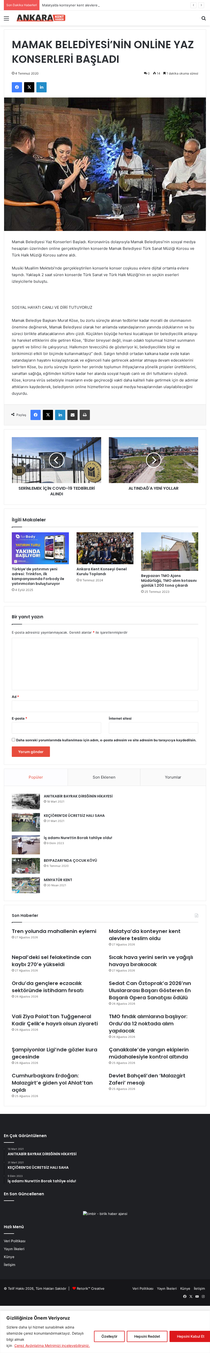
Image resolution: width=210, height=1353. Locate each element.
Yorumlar (173, 777)
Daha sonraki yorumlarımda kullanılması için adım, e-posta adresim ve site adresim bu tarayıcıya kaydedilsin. (106, 740)
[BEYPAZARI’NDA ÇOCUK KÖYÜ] (26, 866)
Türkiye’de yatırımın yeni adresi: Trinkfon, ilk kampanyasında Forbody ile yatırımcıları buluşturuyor (38, 576)
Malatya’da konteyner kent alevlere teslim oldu (79, 5)
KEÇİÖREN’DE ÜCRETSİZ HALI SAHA (74, 815)
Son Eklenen (104, 777)
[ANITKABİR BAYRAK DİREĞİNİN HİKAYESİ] (26, 802)
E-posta (19, 718)
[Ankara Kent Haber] (41, 18)
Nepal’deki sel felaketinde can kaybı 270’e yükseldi (51, 961)
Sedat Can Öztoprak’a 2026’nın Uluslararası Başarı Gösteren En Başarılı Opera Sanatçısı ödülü (150, 990)
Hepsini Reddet (147, 1336)
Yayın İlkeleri (14, 1249)
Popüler (36, 777)
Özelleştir (109, 1336)
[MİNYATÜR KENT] (26, 885)
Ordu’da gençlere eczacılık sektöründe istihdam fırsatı (47, 987)
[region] (105, 1332)
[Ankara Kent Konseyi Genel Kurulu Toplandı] (105, 548)
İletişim (9, 1265)
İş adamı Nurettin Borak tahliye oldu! (78, 837)
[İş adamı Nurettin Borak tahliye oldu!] (26, 844)
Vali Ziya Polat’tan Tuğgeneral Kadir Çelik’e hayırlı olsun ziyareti (55, 1020)
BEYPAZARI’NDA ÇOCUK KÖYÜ (70, 860)
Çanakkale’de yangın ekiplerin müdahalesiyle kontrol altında (149, 1053)
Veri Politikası (14, 1241)
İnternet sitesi (120, 718)
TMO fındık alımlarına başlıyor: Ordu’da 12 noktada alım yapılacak (148, 1023)
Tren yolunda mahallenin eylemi (54, 931)
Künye (9, 1257)
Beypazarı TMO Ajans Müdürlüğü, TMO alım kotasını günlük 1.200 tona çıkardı (169, 580)
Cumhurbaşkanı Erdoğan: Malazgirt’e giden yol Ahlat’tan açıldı (52, 1082)
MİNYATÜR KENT (58, 879)
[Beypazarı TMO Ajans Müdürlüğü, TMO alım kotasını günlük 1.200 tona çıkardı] (169, 551)
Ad (15, 697)
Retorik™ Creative (90, 1288)
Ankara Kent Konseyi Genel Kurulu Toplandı (102, 571)
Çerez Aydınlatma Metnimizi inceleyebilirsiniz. (52, 1345)
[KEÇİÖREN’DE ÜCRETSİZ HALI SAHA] (26, 822)
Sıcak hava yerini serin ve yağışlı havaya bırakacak (151, 961)
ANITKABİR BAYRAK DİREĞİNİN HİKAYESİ (78, 796)
